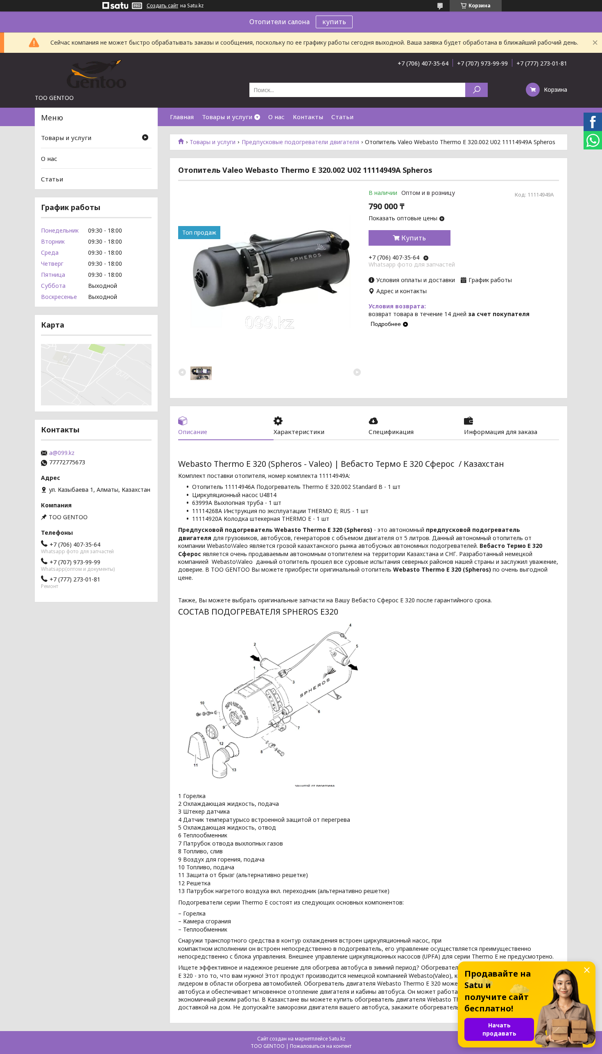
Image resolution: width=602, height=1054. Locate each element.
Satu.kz (337, 1038)
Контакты (308, 117)
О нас (276, 117)
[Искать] (476, 90)
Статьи (342, 117)
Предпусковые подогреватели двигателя (300, 142)
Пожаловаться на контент (320, 1046)
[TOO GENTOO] (96, 73)
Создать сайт (162, 6)
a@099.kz (62, 453)
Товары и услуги (227, 117)
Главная (182, 117)
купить (334, 21)
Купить (413, 237)
